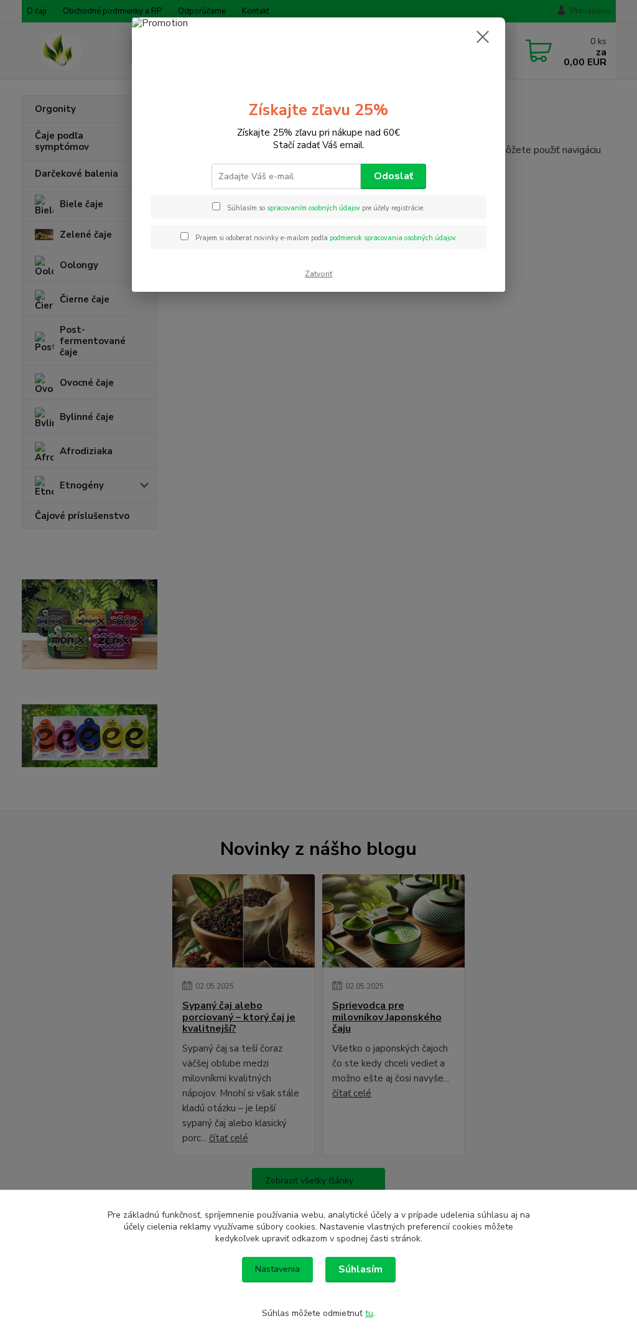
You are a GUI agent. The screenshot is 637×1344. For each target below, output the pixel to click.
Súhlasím (360, 1269)
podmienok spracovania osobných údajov (392, 238)
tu (369, 1313)
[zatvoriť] (483, 37)
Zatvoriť (318, 274)
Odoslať (393, 176)
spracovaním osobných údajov (313, 208)
